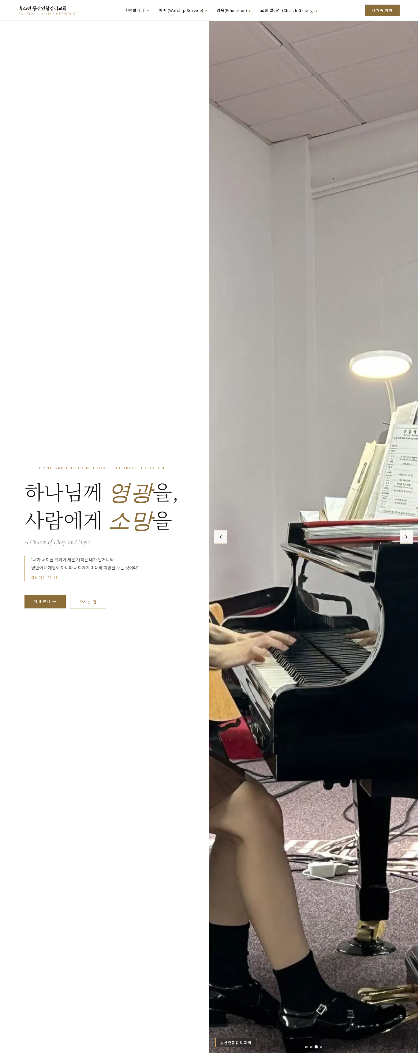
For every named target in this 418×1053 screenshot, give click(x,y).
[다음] (406, 537)
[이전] (220, 537)
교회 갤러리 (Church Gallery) (287, 10)
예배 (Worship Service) (181, 10)
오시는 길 (88, 601)
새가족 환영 (382, 10)
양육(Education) (232, 10)
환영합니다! (135, 10)
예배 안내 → (45, 601)
